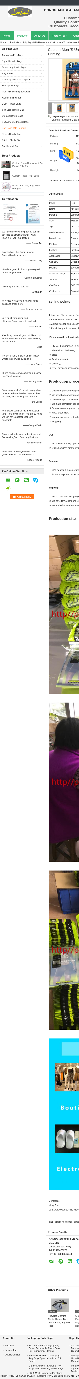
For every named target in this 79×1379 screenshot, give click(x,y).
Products (22, 35)
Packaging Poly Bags (12, 55)
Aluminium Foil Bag (11, 97)
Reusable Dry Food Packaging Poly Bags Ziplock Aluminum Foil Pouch (45, 1358)
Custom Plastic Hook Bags (25, 176)
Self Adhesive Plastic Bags (15, 122)
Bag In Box (7, 73)
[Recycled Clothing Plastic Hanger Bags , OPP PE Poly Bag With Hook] (60, 1305)
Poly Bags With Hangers (35, 42)
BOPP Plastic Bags (11, 104)
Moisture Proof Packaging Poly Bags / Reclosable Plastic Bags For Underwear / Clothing (44, 1348)
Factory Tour (59, 35)
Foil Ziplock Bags (10, 85)
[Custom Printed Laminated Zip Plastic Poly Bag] (6, 164)
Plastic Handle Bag (11, 134)
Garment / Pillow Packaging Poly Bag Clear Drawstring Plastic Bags (46, 1367)
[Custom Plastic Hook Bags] (6, 175)
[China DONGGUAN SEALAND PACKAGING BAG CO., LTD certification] (11, 213)
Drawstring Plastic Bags (14, 67)
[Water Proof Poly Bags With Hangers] (6, 186)
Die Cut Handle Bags (12, 116)
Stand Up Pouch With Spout (16, 79)
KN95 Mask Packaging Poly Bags (45, 1373)
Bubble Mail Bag (10, 146)
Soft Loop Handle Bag (13, 110)
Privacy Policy (7, 1376)
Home (6, 35)
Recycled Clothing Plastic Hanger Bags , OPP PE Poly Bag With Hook (59, 1321)
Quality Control (12, 1354)
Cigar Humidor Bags (12, 61)
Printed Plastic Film (11, 140)
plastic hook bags (63, 1222)
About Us (39, 35)
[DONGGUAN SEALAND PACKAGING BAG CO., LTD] (20, 11)
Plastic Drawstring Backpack (16, 91)
